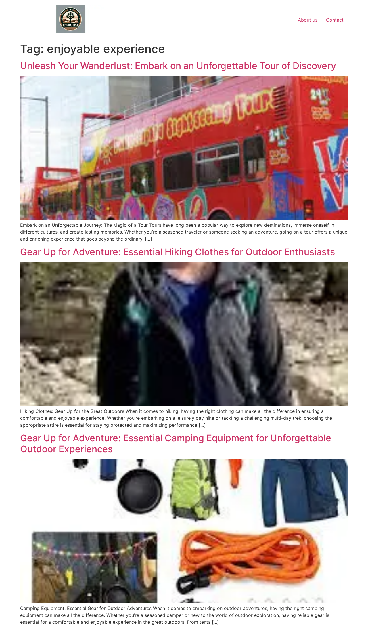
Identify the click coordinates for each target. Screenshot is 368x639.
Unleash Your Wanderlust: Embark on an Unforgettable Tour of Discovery (178, 65)
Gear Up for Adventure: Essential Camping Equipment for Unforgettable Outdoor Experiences (175, 443)
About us (307, 20)
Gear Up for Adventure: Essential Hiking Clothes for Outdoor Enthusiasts (177, 251)
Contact (335, 20)
